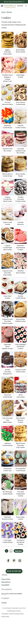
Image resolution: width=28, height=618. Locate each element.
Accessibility (5, 585)
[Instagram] (20, 560)
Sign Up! (4, 593)
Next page (18, 551)
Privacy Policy (5, 579)
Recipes (9, 12)
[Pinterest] (14, 560)
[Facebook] (8, 560)
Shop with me (5, 582)
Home (3, 12)
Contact (4, 602)
